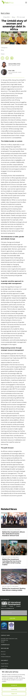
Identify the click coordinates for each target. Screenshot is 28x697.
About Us (3, 651)
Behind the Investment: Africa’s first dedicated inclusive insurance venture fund (13, 533)
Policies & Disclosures (5, 656)
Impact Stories (4, 666)
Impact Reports (4, 663)
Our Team (3, 654)
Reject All (14, 693)
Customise (14, 689)
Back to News (5, 13)
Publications (4, 668)
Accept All (14, 685)
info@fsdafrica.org (5, 644)
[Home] (7, 2)
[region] (14, 683)
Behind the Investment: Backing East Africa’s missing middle (13, 589)
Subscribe (12, 618)
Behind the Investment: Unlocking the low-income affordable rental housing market (11, 562)
